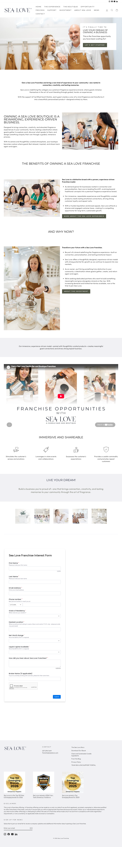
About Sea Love (82, 10)
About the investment (76, 291)
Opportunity (88, 7)
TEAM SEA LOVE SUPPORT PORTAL (83, 765)
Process (40, 10)
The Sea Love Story (77, 747)
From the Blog (76, 759)
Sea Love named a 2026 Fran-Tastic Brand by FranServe (43, 796)
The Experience (52, 7)
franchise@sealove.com (50, 753)
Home (38, 7)
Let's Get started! (95, 45)
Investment (65, 10)
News (96, 10)
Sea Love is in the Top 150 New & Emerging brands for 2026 (14, 796)
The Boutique (70, 7)
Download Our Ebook (78, 750)
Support (51, 10)
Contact (40, 14)
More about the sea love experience (84, 216)
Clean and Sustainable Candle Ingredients (81, 755)
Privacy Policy (76, 762)
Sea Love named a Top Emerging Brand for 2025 (70, 796)
